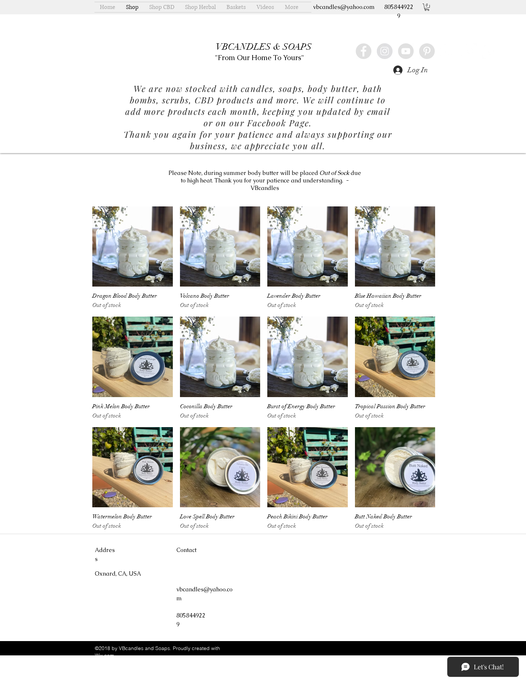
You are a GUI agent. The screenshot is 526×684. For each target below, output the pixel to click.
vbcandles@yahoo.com (344, 7)
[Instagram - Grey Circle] (385, 51)
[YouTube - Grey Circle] (406, 51)
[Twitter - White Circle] (490, 51)
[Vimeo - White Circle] (469, 51)
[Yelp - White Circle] (448, 51)
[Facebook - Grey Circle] (363, 51)
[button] (427, 7)
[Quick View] (132, 246)
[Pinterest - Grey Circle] (427, 51)
